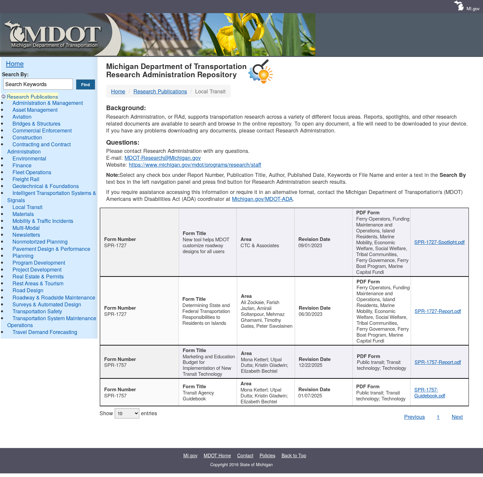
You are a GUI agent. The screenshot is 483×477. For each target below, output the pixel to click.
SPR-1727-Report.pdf (438, 310)
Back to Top (294, 455)
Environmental (29, 158)
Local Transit (27, 207)
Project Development (36, 269)
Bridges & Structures (36, 123)
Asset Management (35, 109)
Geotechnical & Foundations (45, 186)
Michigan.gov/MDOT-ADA (262, 199)
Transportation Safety (37, 311)
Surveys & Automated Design (46, 304)
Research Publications (32, 96)
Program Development (38, 262)
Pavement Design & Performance (51, 248)
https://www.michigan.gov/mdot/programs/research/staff (195, 164)
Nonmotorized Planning (40, 241)
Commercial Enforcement (42, 130)
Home (15, 63)
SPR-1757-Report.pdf (438, 361)
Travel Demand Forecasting (44, 332)
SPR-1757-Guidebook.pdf (429, 392)
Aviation (22, 116)
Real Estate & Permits (38, 276)
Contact (245, 455)
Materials (23, 214)
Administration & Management (47, 103)
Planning (23, 255)
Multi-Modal (26, 227)
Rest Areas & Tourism (37, 283)
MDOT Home (217, 455)
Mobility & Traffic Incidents (42, 221)
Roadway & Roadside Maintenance (53, 297)
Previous (414, 416)
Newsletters (26, 234)
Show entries (128, 413)
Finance (22, 165)
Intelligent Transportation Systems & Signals (51, 196)
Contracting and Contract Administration (39, 147)
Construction (27, 137)
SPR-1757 (115, 364)
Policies (267, 455)
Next (457, 416)
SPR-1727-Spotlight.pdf (439, 241)
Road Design (27, 290)
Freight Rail (25, 179)
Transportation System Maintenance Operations (51, 321)
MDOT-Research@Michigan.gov (163, 157)
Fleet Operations (31, 172)
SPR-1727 (115, 245)
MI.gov (473, 8)
